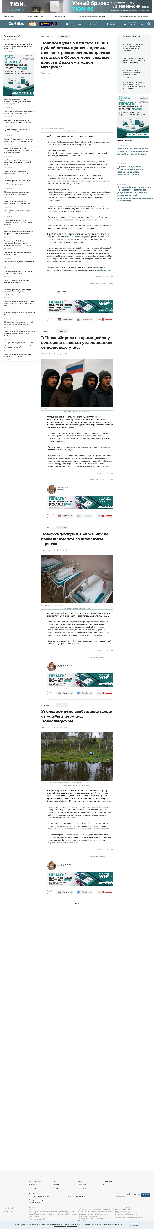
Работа (106, 1185)
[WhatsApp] (60, 354)
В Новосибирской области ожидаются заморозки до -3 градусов (17, 355)
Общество (33, 1185)
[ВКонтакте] (54, 354)
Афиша (80, 1181)
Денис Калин (61, 292)
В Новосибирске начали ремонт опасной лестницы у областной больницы (18, 323)
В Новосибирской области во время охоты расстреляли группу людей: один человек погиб (19, 303)
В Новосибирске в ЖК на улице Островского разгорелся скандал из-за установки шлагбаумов (18, 150)
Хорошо (135, 1225)
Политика (82, 1185)
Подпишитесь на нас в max (102, 283)
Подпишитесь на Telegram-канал (78, 131)
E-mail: (76, 1196)
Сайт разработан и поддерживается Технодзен (129, 1217)
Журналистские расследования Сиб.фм (91, 16)
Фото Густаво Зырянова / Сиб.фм (52, 128)
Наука (55, 1188)
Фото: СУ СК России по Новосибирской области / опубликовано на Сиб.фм (66, 782)
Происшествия (35, 1181)
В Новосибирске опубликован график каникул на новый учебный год (17, 193)
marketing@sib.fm (34, 1202)
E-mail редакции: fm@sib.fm (123, 1213)
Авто (55, 1181)
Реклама (32, 1194)
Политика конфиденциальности (87, 1216)
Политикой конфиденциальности (65, 1226)
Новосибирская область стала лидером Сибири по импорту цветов (18, 272)
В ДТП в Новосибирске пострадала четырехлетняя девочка (16, 281)
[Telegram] (66, 353)
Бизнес (56, 1185)
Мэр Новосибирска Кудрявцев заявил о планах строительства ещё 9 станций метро (18, 162)
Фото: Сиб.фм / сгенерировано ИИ (53, 409)
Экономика (82, 1188)
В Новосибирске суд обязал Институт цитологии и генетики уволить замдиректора (17, 292)
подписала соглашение (74, 237)
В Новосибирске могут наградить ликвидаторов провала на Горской (16, 172)
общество (64, 36)
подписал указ (66, 153)
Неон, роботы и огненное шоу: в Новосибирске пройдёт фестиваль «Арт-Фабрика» (18, 222)
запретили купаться (67, 192)
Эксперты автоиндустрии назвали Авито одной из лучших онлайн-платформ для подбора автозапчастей (18, 345)
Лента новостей (12, 36)
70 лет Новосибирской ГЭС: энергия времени (133, 16)
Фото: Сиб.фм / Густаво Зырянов (52, 605)
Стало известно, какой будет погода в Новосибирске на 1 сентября (17, 212)
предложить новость (12, 39)
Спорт (105, 1188)
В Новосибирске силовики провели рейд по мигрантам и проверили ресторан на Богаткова (19, 333)
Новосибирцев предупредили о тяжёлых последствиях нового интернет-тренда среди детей (18, 46)
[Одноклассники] (57, 354)
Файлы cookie (82, 1220)
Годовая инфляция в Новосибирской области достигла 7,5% (17, 131)
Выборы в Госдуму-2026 (35, 16)
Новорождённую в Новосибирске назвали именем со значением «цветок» (19, 112)
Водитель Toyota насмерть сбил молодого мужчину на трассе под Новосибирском (19, 140)
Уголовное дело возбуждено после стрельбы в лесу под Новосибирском (17, 121)
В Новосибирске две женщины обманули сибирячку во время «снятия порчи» (18, 233)
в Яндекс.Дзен (8, 1211)
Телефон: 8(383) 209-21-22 (39, 1196)
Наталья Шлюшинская (64, 488)
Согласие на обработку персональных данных (91, 1218)
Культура (32, 1188)
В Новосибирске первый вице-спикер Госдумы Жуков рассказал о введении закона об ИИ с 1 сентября (17, 183)
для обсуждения (103, 270)
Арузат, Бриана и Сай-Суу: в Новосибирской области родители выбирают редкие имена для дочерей (17, 243)
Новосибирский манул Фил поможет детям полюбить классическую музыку (19, 263)
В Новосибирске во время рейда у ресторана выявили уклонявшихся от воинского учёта (17, 102)
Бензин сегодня (60, 16)
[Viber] (63, 354)
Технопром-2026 (8, 16)
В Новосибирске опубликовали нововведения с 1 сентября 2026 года (17, 202)
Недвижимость (109, 1181)
